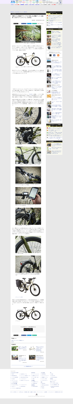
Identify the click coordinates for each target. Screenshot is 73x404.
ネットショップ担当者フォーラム (25, 375)
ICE (50, 372)
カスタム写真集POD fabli (55, 384)
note (35, 23)
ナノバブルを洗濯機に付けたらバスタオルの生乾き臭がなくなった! (57, 144)
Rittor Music (33, 372)
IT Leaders (13, 378)
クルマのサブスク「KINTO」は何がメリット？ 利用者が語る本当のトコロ (57, 36)
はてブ (30, 23)
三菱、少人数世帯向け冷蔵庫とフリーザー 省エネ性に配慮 (57, 70)
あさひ (12, 341)
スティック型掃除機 (44, 4)
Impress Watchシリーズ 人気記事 (54, 124)
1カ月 (60, 13)
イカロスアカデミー (45, 380)
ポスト (17, 23)
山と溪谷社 (33, 380)
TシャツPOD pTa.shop (54, 383)
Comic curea (53, 375)
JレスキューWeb (44, 378)
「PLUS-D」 (30, 94)
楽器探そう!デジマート (35, 375)
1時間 (48, 13)
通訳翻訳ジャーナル (45, 377)
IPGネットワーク (52, 381)
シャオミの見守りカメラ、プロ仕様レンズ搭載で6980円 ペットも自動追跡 (57, 82)
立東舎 (33, 378)
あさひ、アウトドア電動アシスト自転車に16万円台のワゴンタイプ (22, 347)
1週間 (56, 13)
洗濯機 (49, 4)
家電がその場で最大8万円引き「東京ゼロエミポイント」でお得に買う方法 (57, 152)
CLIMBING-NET (34, 383)
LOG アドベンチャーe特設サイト (17, 340)
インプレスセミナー (24, 378)
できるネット (13, 386)
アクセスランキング (52, 12)
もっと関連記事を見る (27, 366)
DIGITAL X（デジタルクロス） (25, 380)
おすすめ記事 (51, 141)
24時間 (52, 13)
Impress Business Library (24, 377)
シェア (24, 23)
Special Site (51, 29)
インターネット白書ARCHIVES (16, 388)
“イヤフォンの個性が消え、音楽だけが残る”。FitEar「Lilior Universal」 (56, 40)
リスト (20, 23)
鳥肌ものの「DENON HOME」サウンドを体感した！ (56, 32)
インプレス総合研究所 (15, 377)
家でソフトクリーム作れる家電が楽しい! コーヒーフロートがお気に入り (57, 87)
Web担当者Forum (14, 375)
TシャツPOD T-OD (35, 377)
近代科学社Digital (35, 386)
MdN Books (43, 383)
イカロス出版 (43, 372)
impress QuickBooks (54, 377)
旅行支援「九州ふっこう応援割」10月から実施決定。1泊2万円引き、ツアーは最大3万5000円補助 (55, 133)
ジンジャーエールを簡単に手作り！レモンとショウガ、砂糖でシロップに (57, 98)
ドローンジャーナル (14, 380)
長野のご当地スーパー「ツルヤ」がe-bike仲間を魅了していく (57, 62)
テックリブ (42, 386)
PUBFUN (51, 378)
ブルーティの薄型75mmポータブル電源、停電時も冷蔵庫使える (57, 66)
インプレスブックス (24, 384)
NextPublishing (23, 386)
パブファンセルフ (53, 380)
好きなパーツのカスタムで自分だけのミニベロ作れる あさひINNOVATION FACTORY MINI (40, 348)
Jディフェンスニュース (45, 375)
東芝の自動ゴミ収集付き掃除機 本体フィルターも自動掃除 (57, 109)
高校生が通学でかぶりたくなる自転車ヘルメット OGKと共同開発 (57, 116)
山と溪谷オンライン (35, 381)
